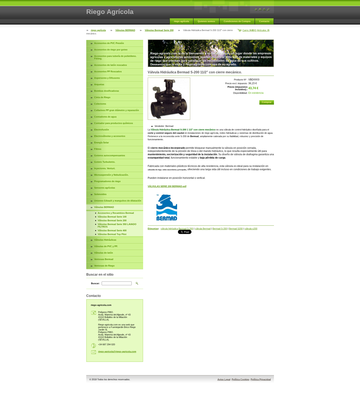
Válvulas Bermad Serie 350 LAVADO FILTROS (117, 225)
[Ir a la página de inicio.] (256, 9)
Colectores (100, 104)
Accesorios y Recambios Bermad (116, 213)
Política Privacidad (261, 379)
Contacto (264, 21)
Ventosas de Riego (104, 265)
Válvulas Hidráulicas (105, 240)
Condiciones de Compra (237, 21)
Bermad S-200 (219, 228)
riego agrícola (181, 21)
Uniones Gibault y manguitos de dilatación (117, 200)
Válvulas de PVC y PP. (106, 246)
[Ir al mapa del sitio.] (260, 9)
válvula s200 (251, 228)
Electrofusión (101, 129)
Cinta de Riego (102, 97)
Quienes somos (206, 21)
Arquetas (99, 84)
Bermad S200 (236, 228)
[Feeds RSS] (268, 9)
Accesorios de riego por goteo (111, 49)
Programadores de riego (107, 181)
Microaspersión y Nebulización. (111, 175)
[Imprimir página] (264, 9)
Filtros (97, 149)
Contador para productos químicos (113, 123)
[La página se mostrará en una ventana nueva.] (169, 99)
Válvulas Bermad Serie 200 (159, 30)
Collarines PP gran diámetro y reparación (116, 110)
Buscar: (95, 283)
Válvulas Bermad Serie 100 (112, 216)
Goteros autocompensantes (109, 155)
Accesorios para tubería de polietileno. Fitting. (115, 57)
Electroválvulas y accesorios (109, 136)
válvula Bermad (203, 228)
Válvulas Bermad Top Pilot (112, 234)
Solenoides (100, 194)
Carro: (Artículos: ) (256, 30)
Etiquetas (153, 228)
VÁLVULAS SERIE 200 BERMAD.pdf (167, 186)
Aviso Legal (224, 379)
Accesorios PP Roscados (108, 71)
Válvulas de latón (103, 252)
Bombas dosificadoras (106, 91)
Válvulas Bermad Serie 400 (112, 230)
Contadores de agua (105, 116)
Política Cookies (240, 379)
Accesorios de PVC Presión (109, 43)
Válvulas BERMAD (125, 30)
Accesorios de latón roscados (110, 65)
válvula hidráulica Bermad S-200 (177, 228)
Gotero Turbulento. (104, 162)
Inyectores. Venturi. (104, 168)
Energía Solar (101, 142)
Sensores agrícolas (104, 187)
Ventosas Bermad (103, 259)
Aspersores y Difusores (107, 78)
